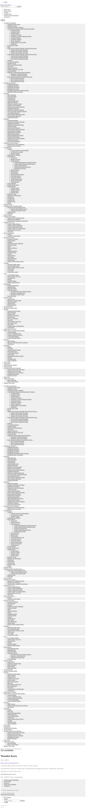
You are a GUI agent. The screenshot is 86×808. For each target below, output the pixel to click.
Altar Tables (10, 257)
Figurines (9, 242)
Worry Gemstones (15, 41)
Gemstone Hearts (15, 32)
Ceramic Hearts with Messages (15, 326)
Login (5, 2)
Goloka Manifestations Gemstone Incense (25, 162)
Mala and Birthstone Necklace (15, 135)
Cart (5, 802)
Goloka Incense (15, 161)
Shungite (9, 60)
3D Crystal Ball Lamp (13, 266)
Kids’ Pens (7, 377)
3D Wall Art (10, 344)
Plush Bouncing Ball (12, 285)
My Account (7, 781)
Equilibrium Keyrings (13, 89)
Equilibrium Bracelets (13, 86)
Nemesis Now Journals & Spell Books (17, 221)
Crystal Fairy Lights (12, 45)
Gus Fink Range (11, 296)
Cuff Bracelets (11, 99)
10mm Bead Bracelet (13, 101)
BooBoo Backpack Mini (10, 308)
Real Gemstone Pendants (17, 78)
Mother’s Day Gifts (9, 383)
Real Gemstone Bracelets (17, 80)
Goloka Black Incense (20, 168)
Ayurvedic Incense (16, 177)
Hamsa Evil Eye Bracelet (14, 105)
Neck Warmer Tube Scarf (14, 321)
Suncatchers (7, 363)
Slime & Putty (11, 303)
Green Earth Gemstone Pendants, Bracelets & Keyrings (22, 54)
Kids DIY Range (11, 281)
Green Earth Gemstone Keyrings (19, 59)
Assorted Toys (11, 278)
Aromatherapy (8, 147)
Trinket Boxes (11, 260)
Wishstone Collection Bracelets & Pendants (18, 72)
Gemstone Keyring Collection (15, 27)
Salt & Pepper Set (12, 351)
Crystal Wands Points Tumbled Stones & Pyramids (20, 29)
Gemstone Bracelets (12, 117)
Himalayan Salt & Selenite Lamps (16, 207)
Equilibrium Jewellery (10, 83)
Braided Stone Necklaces (14, 132)
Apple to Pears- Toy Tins (14, 230)
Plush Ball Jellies (11, 288)
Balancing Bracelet (12, 102)
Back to (7, 750)
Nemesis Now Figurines (13, 219)
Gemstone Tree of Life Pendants (16, 138)
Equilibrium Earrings (12, 84)
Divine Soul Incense (16, 180)
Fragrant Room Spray (13, 185)
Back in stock (7, 11)
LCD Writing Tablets (13, 275)
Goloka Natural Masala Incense (22, 167)
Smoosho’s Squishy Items (17, 294)
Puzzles (9, 279)
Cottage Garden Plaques (13, 224)
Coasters (9, 357)
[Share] (4, 805)
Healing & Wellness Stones (14, 65)
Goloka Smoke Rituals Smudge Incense (24, 164)
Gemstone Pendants (12, 120)
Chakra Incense (15, 182)
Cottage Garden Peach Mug (14, 227)
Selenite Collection (12, 68)
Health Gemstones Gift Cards (15, 69)
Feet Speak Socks (12, 323)
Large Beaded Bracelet (13, 113)
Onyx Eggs (10, 66)
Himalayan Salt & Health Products (13, 206)
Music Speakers (11, 312)
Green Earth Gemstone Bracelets (19, 57)
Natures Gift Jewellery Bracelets (19, 51)
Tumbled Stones (15, 33)
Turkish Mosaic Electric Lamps (15, 267)
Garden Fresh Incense (16, 179)
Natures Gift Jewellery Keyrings (19, 53)
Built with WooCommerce (8, 794)
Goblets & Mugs (11, 252)
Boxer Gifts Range (9, 233)
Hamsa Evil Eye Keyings (14, 146)
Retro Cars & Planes (12, 318)
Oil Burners (10, 197)
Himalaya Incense (15, 159)
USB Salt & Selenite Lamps (18, 210)
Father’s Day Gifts (9, 378)
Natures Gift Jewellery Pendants (19, 50)
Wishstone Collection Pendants (19, 75)
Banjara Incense (15, 170)
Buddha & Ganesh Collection (15, 243)
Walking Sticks (8, 204)
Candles (9, 149)
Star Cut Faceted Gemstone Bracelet (17, 111)
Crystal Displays (11, 71)
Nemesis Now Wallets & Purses (15, 218)
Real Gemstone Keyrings (17, 81)
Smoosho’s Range (12, 290)
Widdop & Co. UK (9, 222)
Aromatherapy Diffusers (13, 155)
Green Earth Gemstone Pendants (19, 56)
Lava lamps (10, 270)
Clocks (9, 249)
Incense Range (11, 156)
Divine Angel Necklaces (13, 141)
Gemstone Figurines (16, 39)
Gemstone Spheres (16, 38)
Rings (8, 47)
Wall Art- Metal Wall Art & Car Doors (17, 342)
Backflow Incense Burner (14, 195)
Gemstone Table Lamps (13, 24)
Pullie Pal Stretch (11, 302)
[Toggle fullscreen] (3, 805)
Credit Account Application (11, 15)
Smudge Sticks (15, 192)
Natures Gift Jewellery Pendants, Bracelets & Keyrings (22, 48)
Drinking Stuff (11, 314)
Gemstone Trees (11, 63)
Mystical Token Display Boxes (15, 261)
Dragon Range (11, 240)
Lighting (6, 263)
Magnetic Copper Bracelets (14, 104)
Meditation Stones (12, 26)
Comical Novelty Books (13, 236)
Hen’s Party (10, 324)
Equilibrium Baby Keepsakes (15, 92)
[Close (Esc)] (6, 805)
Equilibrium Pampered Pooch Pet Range (18, 90)
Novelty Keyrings (12, 375)
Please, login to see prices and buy (10, 763)
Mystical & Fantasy (9, 237)
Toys (5, 273)
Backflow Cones (11, 194)
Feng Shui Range (12, 258)
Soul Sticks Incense (16, 176)
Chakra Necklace (12, 126)
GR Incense (14, 158)
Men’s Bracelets (11, 95)
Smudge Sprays (15, 188)
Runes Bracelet (11, 98)
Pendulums (14, 44)
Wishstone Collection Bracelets (19, 74)
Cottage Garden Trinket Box (15, 225)
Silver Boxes (10, 354)
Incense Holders (11, 183)
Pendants (6, 119)
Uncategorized (9, 749)
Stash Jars (10, 320)
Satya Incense (14, 171)
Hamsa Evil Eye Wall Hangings (15, 144)
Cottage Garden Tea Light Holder (20, 150)
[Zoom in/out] (1, 805)
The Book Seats (11, 359)
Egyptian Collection (12, 239)
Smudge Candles (15, 153)
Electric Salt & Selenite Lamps (19, 209)
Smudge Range (11, 186)
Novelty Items (11, 317)
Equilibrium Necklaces (13, 87)
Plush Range (7, 284)
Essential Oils (11, 200)
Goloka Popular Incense (20, 165)
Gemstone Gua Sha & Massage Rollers (21, 36)
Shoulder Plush (11, 287)
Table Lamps (10, 269)
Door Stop (10, 231)
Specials (6, 12)
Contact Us (7, 17)
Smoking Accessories (13, 315)
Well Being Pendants (12, 140)
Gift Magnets (10, 327)
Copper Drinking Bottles (13, 338)
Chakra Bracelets (11, 96)
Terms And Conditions (10, 784)
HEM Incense (14, 173)
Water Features (8, 215)
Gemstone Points (15, 30)
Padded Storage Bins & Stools (15, 356)
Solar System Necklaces (13, 128)
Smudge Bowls (15, 191)
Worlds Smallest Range (13, 282)
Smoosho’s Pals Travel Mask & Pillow (21, 291)
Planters (9, 234)
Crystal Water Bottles (13, 62)
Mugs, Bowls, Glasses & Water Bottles (14, 330)
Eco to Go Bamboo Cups (14, 333)
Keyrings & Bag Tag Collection (12, 368)
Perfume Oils (10, 198)
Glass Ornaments (11, 360)
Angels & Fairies (11, 245)
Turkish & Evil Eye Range (11, 143)
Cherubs (9, 254)
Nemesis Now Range (9, 216)
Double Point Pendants (13, 137)
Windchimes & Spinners (10, 365)
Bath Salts (10, 213)
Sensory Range (8, 297)
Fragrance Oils (11, 201)
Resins (9, 203)
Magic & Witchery (12, 248)
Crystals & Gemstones (10, 23)
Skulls (9, 246)
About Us (6, 783)
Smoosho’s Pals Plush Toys (18, 293)
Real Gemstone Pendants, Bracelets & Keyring (19, 77)
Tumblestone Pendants (13, 134)
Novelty (6, 309)
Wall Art (6, 339)
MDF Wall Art (11, 341)
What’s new (7, 9)
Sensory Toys (11, 299)
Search (19, 6)
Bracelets (6, 93)
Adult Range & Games (10, 329)
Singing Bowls (11, 255)
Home (2, 749)
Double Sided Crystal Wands (18, 42)
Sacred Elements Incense (17, 174)
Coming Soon (7, 14)
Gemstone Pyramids (16, 35)
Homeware (7, 345)
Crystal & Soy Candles (17, 152)
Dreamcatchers (8, 366)
